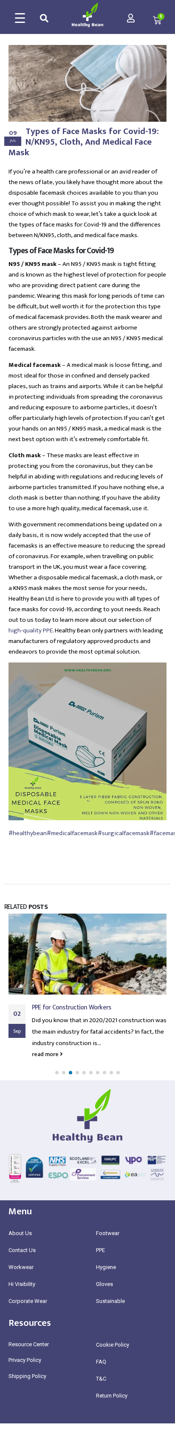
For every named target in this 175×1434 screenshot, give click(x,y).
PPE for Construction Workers (71, 1007)
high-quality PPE (30, 630)
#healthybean (27, 833)
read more (46, 1054)
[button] (57, 1072)
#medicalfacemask (72, 833)
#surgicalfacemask (124, 833)
